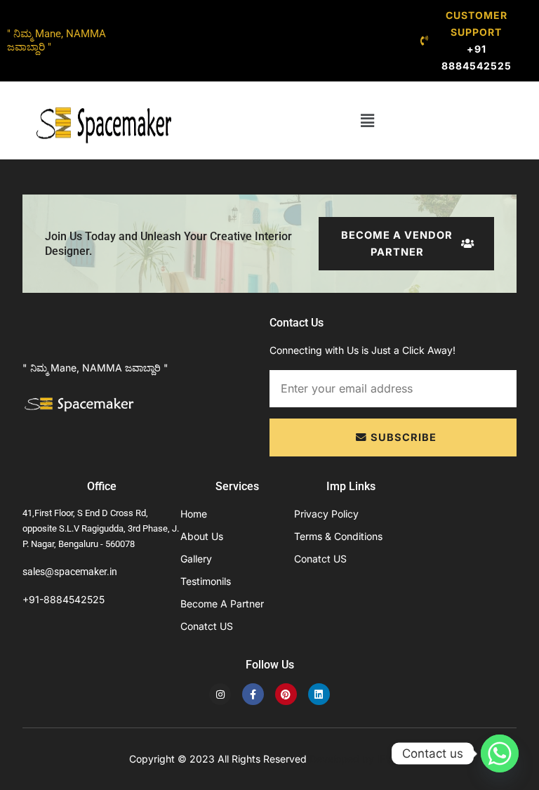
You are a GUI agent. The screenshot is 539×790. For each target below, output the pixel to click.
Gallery (196, 559)
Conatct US (206, 626)
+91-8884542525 (63, 599)
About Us (201, 536)
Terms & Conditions (338, 536)
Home (193, 514)
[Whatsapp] (500, 753)
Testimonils (205, 581)
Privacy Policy (326, 514)
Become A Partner (222, 604)
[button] (367, 120)
